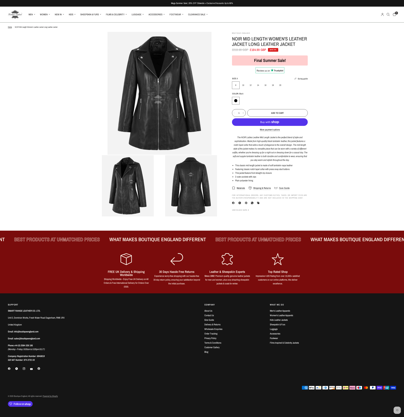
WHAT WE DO (277, 305)
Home (10, 27)
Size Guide (209, 320)
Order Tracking (210, 333)
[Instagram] (26, 368)
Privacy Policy (210, 338)
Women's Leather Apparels (281, 315)
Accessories (275, 333)
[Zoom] (216, 38)
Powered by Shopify (50, 396)
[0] (393, 14)
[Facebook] (234, 203)
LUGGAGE (136, 14)
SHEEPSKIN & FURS (89, 14)
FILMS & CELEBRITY (115, 14)
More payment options (270, 129)
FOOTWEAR (175, 14)
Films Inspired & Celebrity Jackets (284, 342)
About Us (208, 310)
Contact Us (209, 315)
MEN (31, 14)
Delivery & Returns (212, 324)
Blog (206, 352)
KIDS (71, 14)
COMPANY (209, 305)
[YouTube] (33, 368)
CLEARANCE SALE (196, 14)
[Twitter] (18, 368)
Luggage (274, 329)
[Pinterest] (247, 203)
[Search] (388, 14)
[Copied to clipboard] (259, 203)
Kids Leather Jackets (279, 320)
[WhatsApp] (253, 203)
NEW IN (58, 14)
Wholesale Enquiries (213, 329)
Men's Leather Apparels (280, 310)
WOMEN (44, 14)
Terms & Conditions (212, 342)
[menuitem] (32, 14)
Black (236, 100)
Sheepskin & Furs (277, 324)
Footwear (274, 338)
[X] (240, 203)
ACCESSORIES (155, 14)
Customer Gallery (212, 347)
